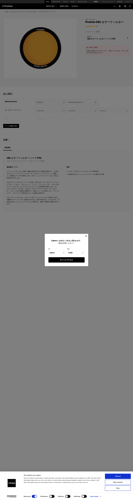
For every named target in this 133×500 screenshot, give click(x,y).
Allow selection (118, 482)
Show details (94, 496)
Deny (118, 488)
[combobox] (57, 253)
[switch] (52, 496)
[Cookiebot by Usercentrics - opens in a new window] (12, 496)
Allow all (118, 476)
